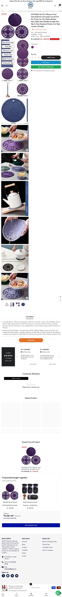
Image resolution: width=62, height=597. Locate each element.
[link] (10, 430)
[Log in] (55, 6)
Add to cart (50, 57)
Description (30, 317)
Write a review (16, 378)
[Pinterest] (12, 575)
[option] (7, 304)
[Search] (7, 6)
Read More (31, 340)
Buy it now (46, 62)
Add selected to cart (31, 525)
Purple (32, 47)
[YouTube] (16, 575)
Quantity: (34, 54)
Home (3, 11)
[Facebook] (3, 575)
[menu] (2, 6)
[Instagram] (7, 575)
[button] (1, 304)
